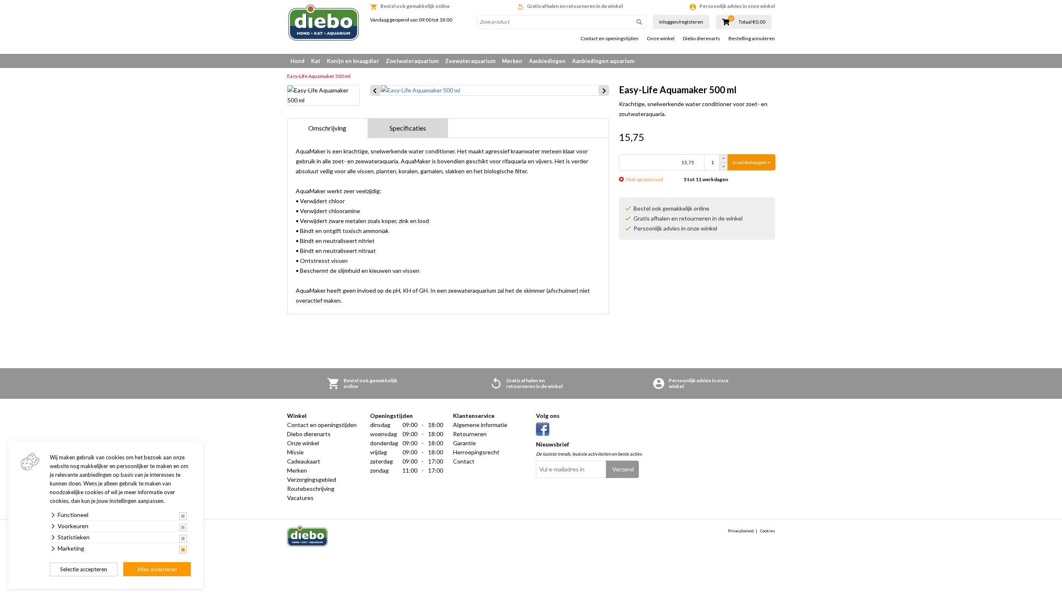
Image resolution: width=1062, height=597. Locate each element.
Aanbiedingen (547, 61)
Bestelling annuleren (751, 38)
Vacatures (300, 497)
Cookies (767, 530)
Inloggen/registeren (681, 22)
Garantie (464, 443)
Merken (512, 61)
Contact (464, 461)
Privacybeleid (741, 530)
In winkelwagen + (751, 162)
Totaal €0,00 (751, 21)
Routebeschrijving (310, 488)
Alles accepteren (157, 569)
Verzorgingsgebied (311, 479)
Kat (315, 61)
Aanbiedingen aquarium (603, 61)
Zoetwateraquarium (412, 61)
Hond (297, 61)
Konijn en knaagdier (353, 61)
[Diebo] (323, 23)
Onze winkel (661, 38)
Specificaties (408, 128)
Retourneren (470, 433)
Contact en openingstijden (609, 38)
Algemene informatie (480, 424)
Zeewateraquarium (470, 61)
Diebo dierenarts (701, 38)
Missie (295, 452)
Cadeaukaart (303, 461)
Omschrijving (327, 128)
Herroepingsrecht (476, 452)
